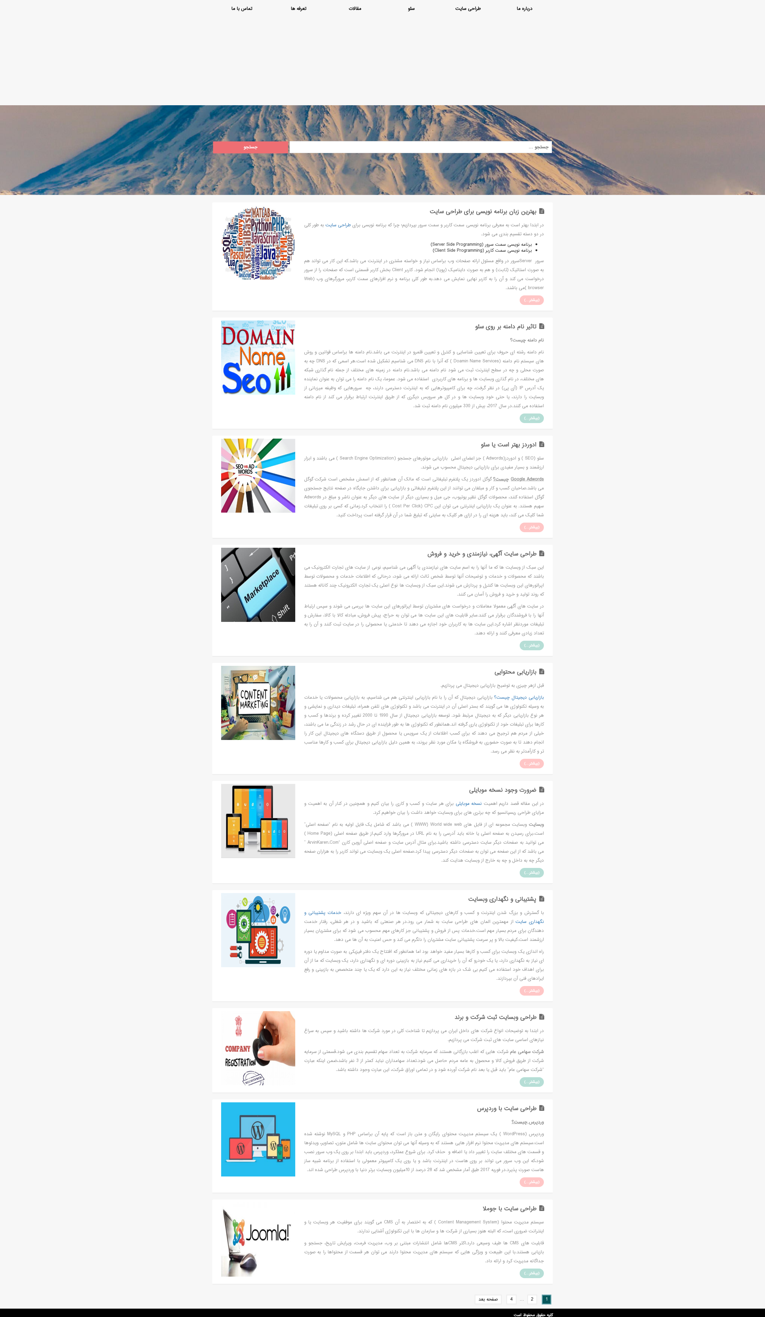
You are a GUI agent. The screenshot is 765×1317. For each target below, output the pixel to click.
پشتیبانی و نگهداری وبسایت (502, 899)
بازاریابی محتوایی (515, 672)
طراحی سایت (468, 9)
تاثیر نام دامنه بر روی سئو (505, 327)
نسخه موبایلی (469, 804)
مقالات (355, 9)
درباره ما (525, 9)
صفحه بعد (488, 1299)
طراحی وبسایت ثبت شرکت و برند (495, 1017)
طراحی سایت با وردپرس (506, 1109)
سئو (411, 9)
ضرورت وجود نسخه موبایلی (502, 790)
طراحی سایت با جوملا (509, 1209)
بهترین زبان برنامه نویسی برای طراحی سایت (483, 212)
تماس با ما (241, 9)
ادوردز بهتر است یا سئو (508, 445)
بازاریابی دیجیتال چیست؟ (518, 698)
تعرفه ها (298, 9)
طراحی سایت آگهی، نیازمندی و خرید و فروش (482, 554)
